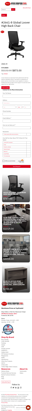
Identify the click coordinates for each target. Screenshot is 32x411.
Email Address (7, 118)
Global (6, 74)
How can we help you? (9, 125)
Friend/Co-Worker (7, 147)
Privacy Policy (4, 402)
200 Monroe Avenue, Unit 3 (9, 313)
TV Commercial (7, 156)
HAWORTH (4, 350)
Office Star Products (6, 361)
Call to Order (5, 87)
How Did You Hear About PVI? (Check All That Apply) (15, 139)
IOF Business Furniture (7, 354)
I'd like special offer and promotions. (11, 134)
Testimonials (23, 371)
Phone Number (7, 111)
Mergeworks (4, 356)
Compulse (9, 410)
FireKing (3, 343)
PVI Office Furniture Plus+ (11, 394)
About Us (23, 369)
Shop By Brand (7, 337)
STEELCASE (4, 365)
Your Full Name (7, 93)
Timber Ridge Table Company (9, 366)
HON (2, 346)
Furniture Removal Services (8, 373)
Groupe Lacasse (5, 348)
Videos (21, 373)
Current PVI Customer (8, 142)
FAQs (2, 378)
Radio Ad (5, 151)
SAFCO (3, 363)
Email (5, 144)
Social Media (6, 153)
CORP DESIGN (5, 341)
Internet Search (7, 149)
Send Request (16, 166)
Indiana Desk (4, 352)
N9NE (3, 357)
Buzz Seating (4, 339)
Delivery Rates (5, 371)
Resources (5, 369)
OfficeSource (4, 359)
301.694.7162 (27, 8)
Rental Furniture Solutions (8, 375)
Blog (2, 376)
